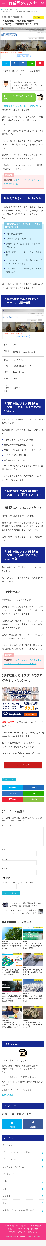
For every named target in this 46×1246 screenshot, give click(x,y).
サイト (4, 868)
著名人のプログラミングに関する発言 (19, 1210)
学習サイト (7, 1196)
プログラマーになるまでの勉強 (16, 1152)
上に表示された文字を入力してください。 (18, 883)
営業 (5, 1188)
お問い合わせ (8, 1095)
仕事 (5, 1181)
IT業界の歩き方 (23, 3)
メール (4, 859)
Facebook (33, 1126)
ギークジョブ (21, 765)
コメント (6, 826)
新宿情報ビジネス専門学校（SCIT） (20, 106)
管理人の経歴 (9, 1226)
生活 (5, 1203)
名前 (3, 849)
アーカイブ (7, 1145)
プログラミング (10, 779)
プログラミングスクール (13, 1167)
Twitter (12, 1126)
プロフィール (8, 1174)
